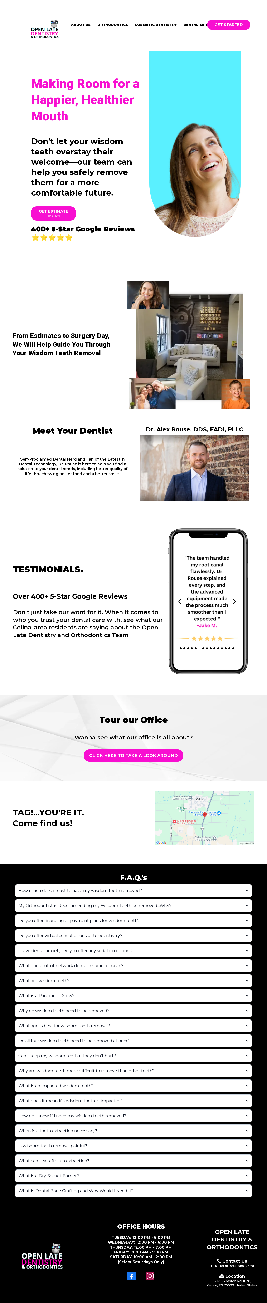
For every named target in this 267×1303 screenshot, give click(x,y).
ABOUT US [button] (81, 25)
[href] (204, 818)
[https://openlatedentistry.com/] (44, 26)
